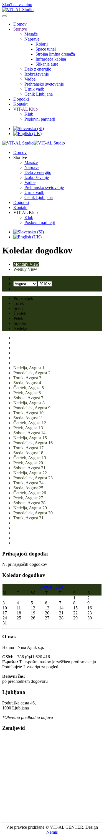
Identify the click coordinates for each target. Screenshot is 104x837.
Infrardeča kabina (50, 59)
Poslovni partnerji (39, 119)
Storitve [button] (20, 157)
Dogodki (21, 99)
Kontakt (20, 104)
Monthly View (26, 264)
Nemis (52, 832)
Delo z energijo (37, 69)
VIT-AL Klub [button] (25, 212)
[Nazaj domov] (18, 9)
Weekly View (25, 269)
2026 (59, 587)
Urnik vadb (34, 89)
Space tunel (45, 49)
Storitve (20, 29)
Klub (28, 114)
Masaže (31, 34)
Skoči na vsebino (17, 4)
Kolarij (41, 44)
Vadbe (29, 79)
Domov (20, 24)
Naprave (31, 39)
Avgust (47, 587)
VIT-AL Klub (25, 109)
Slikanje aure (46, 64)
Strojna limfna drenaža (55, 54)
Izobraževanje (36, 74)
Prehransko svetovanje (44, 84)
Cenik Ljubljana (38, 94)
